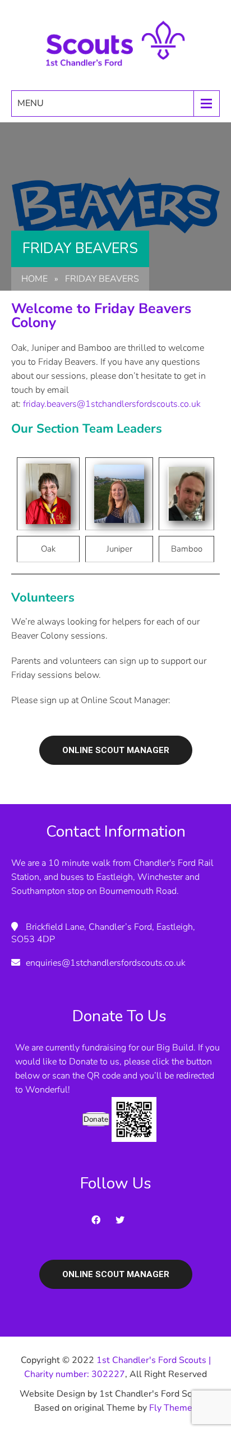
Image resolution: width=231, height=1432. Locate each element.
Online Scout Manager (115, 750)
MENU (30, 103)
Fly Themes (173, 1408)
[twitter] (123, 1220)
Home (34, 279)
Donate (96, 1119)
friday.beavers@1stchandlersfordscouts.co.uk (112, 404)
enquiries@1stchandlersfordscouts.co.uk (106, 963)
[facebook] (99, 1220)
